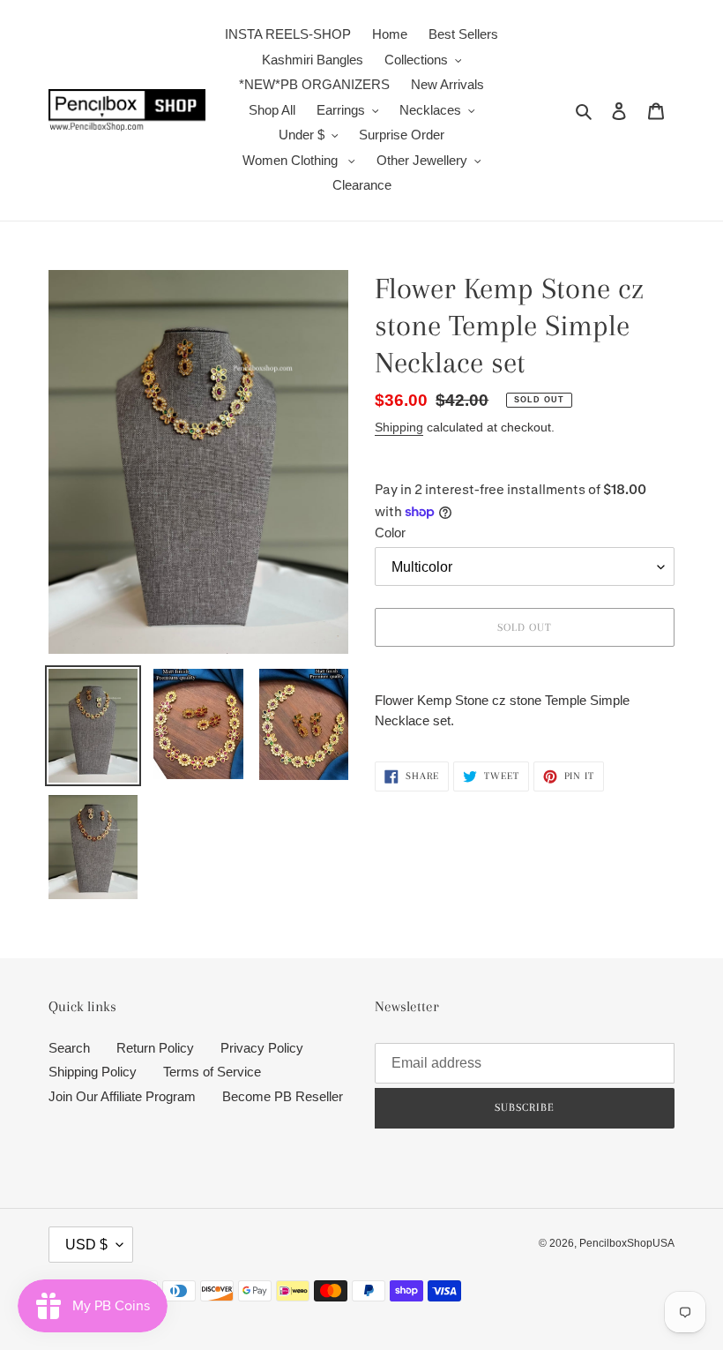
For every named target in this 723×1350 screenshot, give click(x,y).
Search (69, 1047)
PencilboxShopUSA (627, 1243)
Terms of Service (212, 1071)
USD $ (86, 1244)
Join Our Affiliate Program (122, 1096)
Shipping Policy (92, 1071)
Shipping (399, 427)
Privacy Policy (261, 1047)
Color (390, 532)
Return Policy (155, 1047)
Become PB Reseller (282, 1096)
